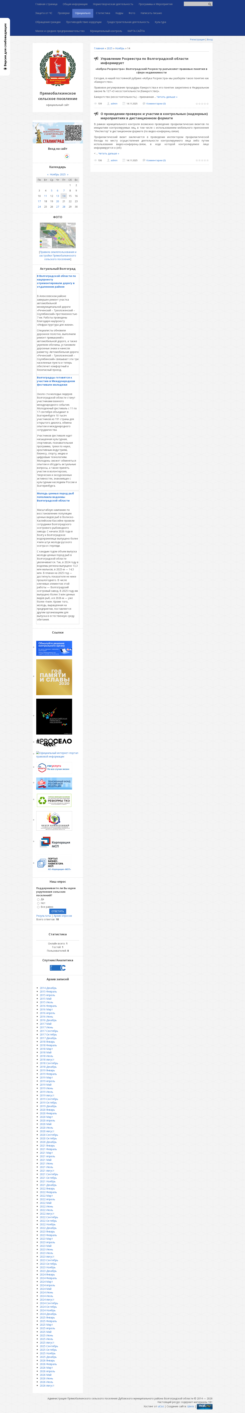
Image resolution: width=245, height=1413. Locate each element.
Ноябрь (119, 48)
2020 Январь (47, 1109)
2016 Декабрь (48, 1020)
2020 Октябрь (48, 1138)
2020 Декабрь (48, 1142)
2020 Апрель (47, 1120)
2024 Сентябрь (49, 1303)
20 (57, 201)
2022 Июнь (46, 1206)
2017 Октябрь (48, 1034)
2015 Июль (46, 1002)
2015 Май (45, 998)
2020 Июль (46, 1127)
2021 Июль (46, 1167)
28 (63, 206)
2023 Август (47, 1256)
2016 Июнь (46, 1016)
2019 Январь (47, 1070)
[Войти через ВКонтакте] (48, 156)
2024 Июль (46, 1296)
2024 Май (45, 1288)
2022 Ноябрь (48, 1224)
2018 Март (46, 1048)
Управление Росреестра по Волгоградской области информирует (144, 60)
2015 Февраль (48, 991)
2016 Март (46, 1009)
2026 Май (45, 1374)
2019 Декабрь (48, 1106)
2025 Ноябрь (48, 1353)
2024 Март (46, 1281)
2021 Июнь (46, 1163)
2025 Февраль (48, 1321)
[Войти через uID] (42, 156)
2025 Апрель (47, 1328)
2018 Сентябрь (49, 1063)
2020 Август (47, 1131)
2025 (109, 48)
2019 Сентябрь (49, 1099)
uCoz (161, 1406)
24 (39, 206)
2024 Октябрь (48, 1306)
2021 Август (47, 1170)
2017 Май (45, 1023)
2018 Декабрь (48, 1066)
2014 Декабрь (48, 988)
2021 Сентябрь (49, 1174)
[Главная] (58, 85)
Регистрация (197, 39)
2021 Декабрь (48, 1185)
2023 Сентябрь (49, 1260)
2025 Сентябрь (49, 1346)
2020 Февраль (48, 1113)
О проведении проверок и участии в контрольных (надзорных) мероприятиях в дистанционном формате (154, 116)
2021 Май (45, 1160)
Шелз (190, 1406)
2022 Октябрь (48, 1220)
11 (45, 196)
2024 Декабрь (48, 1314)
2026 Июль (46, 1382)
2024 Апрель (47, 1285)
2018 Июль (46, 1056)
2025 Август (47, 1342)
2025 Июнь (46, 1335)
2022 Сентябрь (49, 1217)
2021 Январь (47, 1145)
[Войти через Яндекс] (60, 156)
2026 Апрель (47, 1371)
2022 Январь (47, 1188)
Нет (43, 903)
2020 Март (46, 1117)
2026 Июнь (46, 1378)
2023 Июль (46, 1253)
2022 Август (47, 1213)
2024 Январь (47, 1274)
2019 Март (46, 1077)
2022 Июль (46, 1210)
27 (57, 206)
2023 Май (45, 1246)
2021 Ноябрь (48, 1181)
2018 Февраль (48, 1045)
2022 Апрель (47, 1199)
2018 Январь (47, 1041)
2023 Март (46, 1238)
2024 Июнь (46, 1292)
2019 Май (45, 1084)
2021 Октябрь (48, 1177)
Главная (99, 48)
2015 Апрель (47, 995)
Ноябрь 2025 (58, 174)
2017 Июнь (46, 1027)
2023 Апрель (47, 1242)
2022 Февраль (48, 1192)
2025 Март (46, 1324)
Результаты (43, 915)
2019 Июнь (46, 1088)
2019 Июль (46, 1091)
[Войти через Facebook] (54, 156)
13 (57, 196)
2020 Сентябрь (49, 1134)
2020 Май (45, 1124)
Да (42, 899)
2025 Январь (47, 1317)
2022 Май (45, 1203)
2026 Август (47, 1385)
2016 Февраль (48, 1005)
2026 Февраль (48, 1364)
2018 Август (47, 1059)
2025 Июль (46, 1339)
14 (63, 196)
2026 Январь (47, 1360)
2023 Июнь (46, 1249)
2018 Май (45, 1052)
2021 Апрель (47, 1156)
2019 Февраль (48, 1074)
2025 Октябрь (48, 1349)
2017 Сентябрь (49, 1031)
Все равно (47, 906)
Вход (210, 39)
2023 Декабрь (48, 1271)
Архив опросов (63, 915)
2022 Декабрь (48, 1228)
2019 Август (47, 1095)
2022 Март (46, 1195)
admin (114, 103)
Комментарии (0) (156, 103)
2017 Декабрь (48, 1038)
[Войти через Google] (67, 156)
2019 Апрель (47, 1081)
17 (39, 201)
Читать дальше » (167, 97)
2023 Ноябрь (48, 1267)
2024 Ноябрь (48, 1310)
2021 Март (46, 1152)
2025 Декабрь (48, 1357)
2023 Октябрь (48, 1263)
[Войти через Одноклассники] (73, 156)
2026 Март (46, 1367)
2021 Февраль (48, 1149)
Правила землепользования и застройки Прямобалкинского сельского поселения (57, 255)
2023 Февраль (48, 1235)
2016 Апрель (47, 1013)
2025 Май (45, 1331)
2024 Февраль (48, 1278)
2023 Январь (47, 1231)
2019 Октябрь (48, 1102)
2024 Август (47, 1299)
